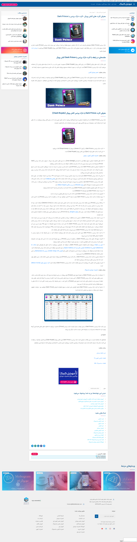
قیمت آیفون (101, 424)
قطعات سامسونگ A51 (100, 363)
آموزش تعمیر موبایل (80, 521)
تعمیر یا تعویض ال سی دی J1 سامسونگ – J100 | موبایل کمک (13, 67)
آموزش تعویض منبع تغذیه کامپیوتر (15, 18)
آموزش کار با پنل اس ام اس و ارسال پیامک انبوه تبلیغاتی (120, 18)
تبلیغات (102, 1)
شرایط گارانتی (60, 516)
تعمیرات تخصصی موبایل (20, 57)
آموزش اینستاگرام (81, 524)
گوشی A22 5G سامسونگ (98, 437)
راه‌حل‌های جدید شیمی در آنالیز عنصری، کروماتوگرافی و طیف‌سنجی (14, 35)
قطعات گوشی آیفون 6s (100, 358)
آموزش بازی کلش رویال (101, 12)
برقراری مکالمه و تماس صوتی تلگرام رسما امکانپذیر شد (92, 408)
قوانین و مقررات (39, 521)
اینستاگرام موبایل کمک (16, 50)
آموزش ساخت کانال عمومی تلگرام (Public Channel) (121, 35)
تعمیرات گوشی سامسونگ (58, 529)
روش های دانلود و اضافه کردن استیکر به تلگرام (85, 488)
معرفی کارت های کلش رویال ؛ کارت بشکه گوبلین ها (120, 24)
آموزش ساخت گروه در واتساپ (97, 404)
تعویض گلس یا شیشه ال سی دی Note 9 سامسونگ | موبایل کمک (13, 79)
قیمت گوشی (101, 419)
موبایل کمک (34, 48)
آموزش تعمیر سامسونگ (58, 524)
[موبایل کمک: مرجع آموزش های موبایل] (125, 4)
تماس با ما (93, 4)
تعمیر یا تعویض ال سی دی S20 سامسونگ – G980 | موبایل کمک (13, 62)
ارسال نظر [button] (35, 454)
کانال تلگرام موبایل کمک (124, 50)
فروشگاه (41, 516)
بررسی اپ (106, 1)
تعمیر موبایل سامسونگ (98, 433)
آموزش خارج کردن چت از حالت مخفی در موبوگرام (119, 488)
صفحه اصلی (113, 4)
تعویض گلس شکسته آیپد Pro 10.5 (14, 73)
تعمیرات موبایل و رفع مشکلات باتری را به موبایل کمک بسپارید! (12, 85)
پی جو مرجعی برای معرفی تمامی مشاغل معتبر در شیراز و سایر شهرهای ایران (12, 30)
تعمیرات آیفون (39, 529)
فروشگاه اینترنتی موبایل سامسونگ (96, 442)
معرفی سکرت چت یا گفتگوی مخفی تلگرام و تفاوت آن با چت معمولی (121, 30)
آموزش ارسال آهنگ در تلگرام (51, 488)
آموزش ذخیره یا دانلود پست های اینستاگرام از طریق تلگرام (91, 401)
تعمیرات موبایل (100, 428)
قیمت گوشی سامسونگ (99, 421)
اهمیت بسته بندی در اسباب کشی (15, 41)
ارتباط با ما (40, 519)
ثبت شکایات (82, 519)
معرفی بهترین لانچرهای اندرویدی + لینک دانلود (93, 406)
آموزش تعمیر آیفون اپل (58, 521)
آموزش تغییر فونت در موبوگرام (17, 488)
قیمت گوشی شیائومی (99, 430)
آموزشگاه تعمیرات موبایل (79, 527)
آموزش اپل (125, 1)
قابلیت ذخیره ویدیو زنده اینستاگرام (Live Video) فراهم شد (121, 41)
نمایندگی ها (82, 516)
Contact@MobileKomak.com (74, 504)
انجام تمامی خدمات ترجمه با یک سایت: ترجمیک (12, 24)
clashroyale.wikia (94, 388)
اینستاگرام (111, 1)
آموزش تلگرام (40, 524)
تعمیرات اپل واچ (81, 532)
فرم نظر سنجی (39, 527)
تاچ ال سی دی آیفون (99, 435)
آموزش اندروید (119, 1)
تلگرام (115, 1)
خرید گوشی (101, 426)
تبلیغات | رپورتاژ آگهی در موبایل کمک (103, 4)
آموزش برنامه (92, 12)
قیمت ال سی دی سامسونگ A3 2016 (96, 440)
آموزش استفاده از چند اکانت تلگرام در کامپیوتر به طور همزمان (90, 399)
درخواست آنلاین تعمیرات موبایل (9, 5)
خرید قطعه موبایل (101, 353)
